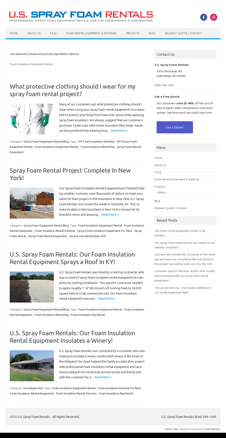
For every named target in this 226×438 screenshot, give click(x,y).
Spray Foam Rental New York (87, 236)
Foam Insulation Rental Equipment (32, 393)
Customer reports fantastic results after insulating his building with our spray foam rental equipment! (185, 275)
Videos (161, 192)
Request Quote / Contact (183, 33)
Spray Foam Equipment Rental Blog (46, 141)
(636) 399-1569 (163, 85)
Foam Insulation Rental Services (76, 393)
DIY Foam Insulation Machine (96, 141)
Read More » (119, 130)
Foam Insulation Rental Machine (55, 230)
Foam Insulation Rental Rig (98, 146)
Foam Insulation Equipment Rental (56, 146)
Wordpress (213, 428)
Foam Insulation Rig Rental (88, 314)
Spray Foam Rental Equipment (47, 236)
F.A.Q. (53, 33)
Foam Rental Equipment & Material (91, 33)
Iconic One (171, 428)
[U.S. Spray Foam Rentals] (81, 21)
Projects (132, 33)
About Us (33, 33)
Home (14, 33)
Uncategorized (33, 388)
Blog (152, 33)
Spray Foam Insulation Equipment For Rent (104, 230)
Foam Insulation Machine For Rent (119, 388)
